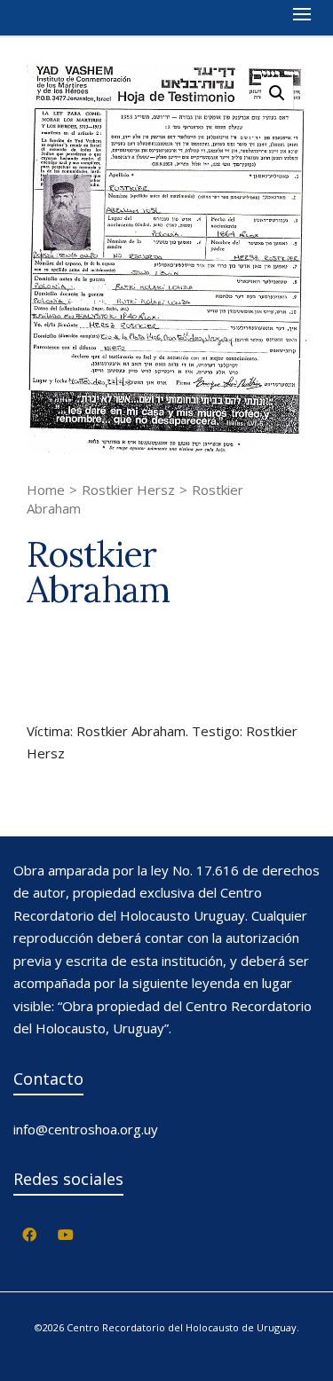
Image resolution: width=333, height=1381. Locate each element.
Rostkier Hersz (128, 489)
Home (46, 489)
